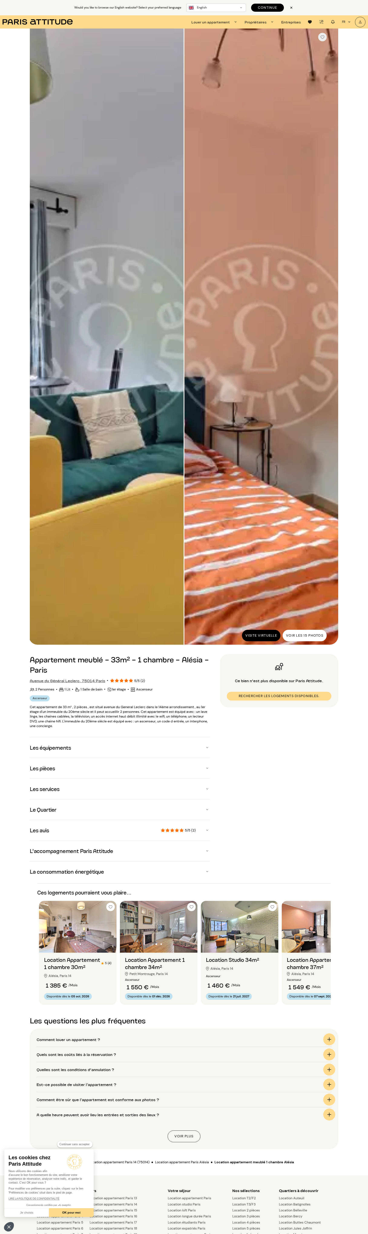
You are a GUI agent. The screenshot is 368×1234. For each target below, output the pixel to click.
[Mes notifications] (333, 22)
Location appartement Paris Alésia (182, 1162)
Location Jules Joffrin (295, 1228)
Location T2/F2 (244, 1198)
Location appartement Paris (189, 1198)
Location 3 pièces (246, 1216)
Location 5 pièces (246, 1228)
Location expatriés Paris (186, 1228)
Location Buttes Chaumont (300, 1222)
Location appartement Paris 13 (113, 1198)
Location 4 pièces (246, 1222)
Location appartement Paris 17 (113, 1222)
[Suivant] (331, 337)
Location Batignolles (294, 1204)
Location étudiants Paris (187, 1222)
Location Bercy (290, 1216)
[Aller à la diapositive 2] (80, 944)
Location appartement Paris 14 (113, 1204)
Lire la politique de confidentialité (34, 1198)
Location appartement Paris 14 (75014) (119, 1162)
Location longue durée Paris (189, 1216)
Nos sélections (246, 1190)
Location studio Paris (184, 1204)
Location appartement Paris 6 (60, 1228)
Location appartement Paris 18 (113, 1228)
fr (343, 22)
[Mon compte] (360, 22)
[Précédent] (36, 337)
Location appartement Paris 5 (60, 1222)
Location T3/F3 (244, 1204)
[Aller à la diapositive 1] (75, 944)
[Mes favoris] (310, 22)
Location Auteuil (291, 1198)
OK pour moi (71, 1212)
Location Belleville (293, 1210)
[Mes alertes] (321, 22)
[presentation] (214, 22)
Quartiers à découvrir (298, 1190)
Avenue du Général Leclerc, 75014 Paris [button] (67, 680)
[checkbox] (322, 37)
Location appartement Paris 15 (113, 1210)
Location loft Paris (182, 1210)
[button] (9, 1227)
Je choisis (26, 1212)
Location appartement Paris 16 (113, 1216)
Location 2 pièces (246, 1210)
